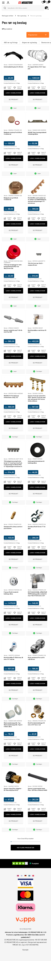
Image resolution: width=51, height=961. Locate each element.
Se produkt (13, 99)
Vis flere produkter (25, 847)
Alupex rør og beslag (29, 42)
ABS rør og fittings (11, 42)
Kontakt (25, 950)
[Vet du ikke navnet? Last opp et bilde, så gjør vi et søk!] (46, 8)
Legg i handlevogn (13, 93)
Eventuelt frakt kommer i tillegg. (12, 83)
